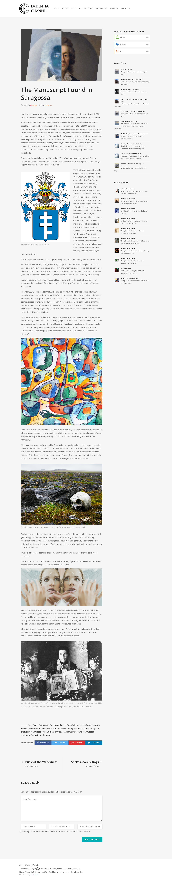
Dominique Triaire (58, 725)
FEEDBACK (125, 8)
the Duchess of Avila (52, 732)
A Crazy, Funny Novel (127, 189)
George (33, 105)
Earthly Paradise (126, 268)
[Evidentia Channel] (34, 9)
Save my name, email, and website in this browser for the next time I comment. (56, 831)
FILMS (56, 8)
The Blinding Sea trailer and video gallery (134, 134)
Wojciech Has (36, 735)
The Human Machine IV (128, 229)
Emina (88, 725)
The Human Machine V (128, 219)
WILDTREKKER (85, 8)
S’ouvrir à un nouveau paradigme (131, 154)
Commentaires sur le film (129, 121)
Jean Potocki (44, 728)
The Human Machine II (128, 249)
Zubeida (46, 735)
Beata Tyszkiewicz (41, 725)
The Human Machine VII (128, 199)
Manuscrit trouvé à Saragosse (64, 728)
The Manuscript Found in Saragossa (78, 732)
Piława (81, 728)
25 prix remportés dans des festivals (133, 111)
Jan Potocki (33, 728)
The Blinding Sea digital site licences (132, 79)
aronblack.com (34, 875)
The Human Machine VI (128, 209)
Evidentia (48, 105)
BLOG (73, 8)
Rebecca (88, 728)
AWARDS (114, 8)
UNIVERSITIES (101, 8)
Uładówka (25, 735)
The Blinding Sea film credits (130, 89)
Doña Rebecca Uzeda (76, 725)
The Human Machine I (128, 258)
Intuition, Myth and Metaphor (130, 278)
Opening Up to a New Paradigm (131, 144)
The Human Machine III (128, 239)
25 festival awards (126, 70)
